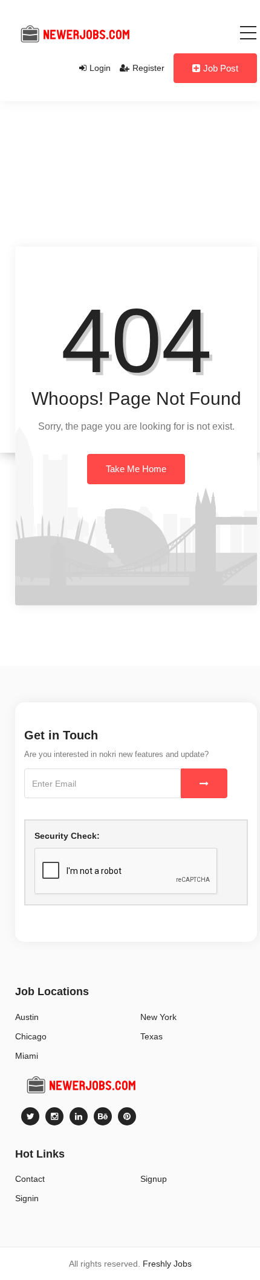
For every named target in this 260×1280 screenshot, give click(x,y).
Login (100, 68)
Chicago (31, 1036)
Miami (26, 1056)
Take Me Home (136, 469)
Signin (27, 1198)
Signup (153, 1179)
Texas (151, 1036)
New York (158, 1017)
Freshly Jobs (167, 1263)
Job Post (220, 68)
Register (148, 68)
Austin (27, 1017)
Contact (30, 1179)
